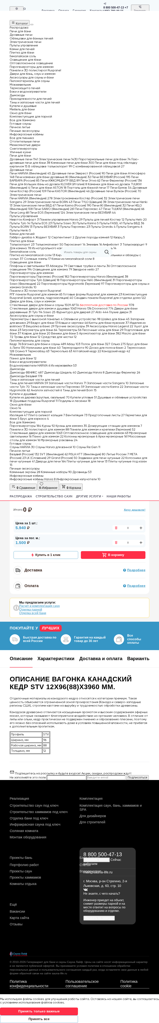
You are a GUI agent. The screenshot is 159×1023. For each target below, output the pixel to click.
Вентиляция (76, 415)
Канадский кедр (116, 351)
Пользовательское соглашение (82, 983)
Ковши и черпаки (73, 323)
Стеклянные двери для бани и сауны (40, 305)
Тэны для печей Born (80, 390)
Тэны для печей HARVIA (29, 383)
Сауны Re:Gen (88, 447)
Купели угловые (83, 397)
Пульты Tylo (20, 223)
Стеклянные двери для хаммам (36, 433)
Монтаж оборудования (28, 837)
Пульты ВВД (133, 223)
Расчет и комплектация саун (39, 606)
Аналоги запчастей (46, 390)
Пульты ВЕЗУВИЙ (46, 226)
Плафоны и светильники (29, 266)
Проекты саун (21, 871)
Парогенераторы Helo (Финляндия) (87, 280)
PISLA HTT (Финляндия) (87, 454)
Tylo (37, 312)
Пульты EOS (41, 223)
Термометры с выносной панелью (36, 319)
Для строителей (92, 822)
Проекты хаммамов (25, 877)
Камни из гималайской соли (73, 259)
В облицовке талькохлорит (50, 166)
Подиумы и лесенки (74, 401)
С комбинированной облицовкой (98, 166)
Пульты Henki (20, 230)
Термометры (69, 330)
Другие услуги (88, 496)
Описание (21, 658)
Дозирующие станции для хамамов (115, 426)
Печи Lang (19, 212)
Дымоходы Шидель (60, 372)
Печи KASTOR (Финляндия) (68, 191)
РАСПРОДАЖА (21, 496)
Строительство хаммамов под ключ (38, 812)
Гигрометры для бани (39, 330)
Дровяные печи (24, 159)
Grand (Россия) (64, 458)
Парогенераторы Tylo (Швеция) (34, 280)
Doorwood (102, 308)
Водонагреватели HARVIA (30, 365)
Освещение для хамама (52, 269)
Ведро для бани (44, 323)
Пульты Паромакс (75, 226)
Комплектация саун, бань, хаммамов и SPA (111, 808)
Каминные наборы (56, 472)
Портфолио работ (24, 865)
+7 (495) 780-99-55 (115, 9)
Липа (18, 348)
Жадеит (43, 237)
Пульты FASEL (110, 223)
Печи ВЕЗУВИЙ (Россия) (111, 177)
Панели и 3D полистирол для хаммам (39, 429)
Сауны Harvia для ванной (55, 447)
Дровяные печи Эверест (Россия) (78, 173)
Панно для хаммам (48, 436)
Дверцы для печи (50, 461)
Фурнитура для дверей (75, 312)
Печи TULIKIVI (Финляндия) (123, 209)
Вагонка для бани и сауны (44, 344)
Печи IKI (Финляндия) (109, 205)
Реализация (19, 798)
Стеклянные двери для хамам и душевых (43, 308)
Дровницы (82, 472)
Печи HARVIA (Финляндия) (30, 173)
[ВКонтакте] (85, 890)
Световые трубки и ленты (89, 266)
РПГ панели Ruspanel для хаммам (36, 294)
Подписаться (137, 777)
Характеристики (55, 658)
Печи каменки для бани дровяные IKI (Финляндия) (53, 177)
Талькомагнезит (49, 244)
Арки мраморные (113, 436)
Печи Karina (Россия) (74, 205)
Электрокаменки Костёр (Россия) (80, 198)
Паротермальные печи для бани (105, 159)
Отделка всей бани (32, 613)
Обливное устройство (81, 319)
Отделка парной (30, 609)
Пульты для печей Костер (103, 219)
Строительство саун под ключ (34, 805)
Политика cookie (128, 983)
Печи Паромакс (88, 209)
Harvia (84, 308)
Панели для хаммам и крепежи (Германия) (102, 429)
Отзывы (16, 924)
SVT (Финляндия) (54, 454)
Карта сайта (19, 918)
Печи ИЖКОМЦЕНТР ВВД (60, 180)
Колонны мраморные (80, 436)
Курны (48, 426)
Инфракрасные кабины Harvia (33, 479)
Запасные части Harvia (67, 383)
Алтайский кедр (87, 351)
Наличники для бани (43, 348)
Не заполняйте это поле (28, 777)
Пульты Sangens (129, 226)
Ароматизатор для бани (100, 333)
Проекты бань (21, 858)
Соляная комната (24, 831)
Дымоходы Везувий (26, 376)
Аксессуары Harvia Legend (111, 326)
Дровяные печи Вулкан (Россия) (115, 191)
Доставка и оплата (100, 658)
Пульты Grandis (103, 226)
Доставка (47, 10)
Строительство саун (54, 496)
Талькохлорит (22, 244)
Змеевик (94, 244)
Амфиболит (112, 244)
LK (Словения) (38, 458)
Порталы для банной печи (88, 187)
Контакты (96, 10)
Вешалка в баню (40, 326)
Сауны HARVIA (22, 447)
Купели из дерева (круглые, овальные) (40, 397)
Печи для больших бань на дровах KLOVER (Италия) (48, 184)
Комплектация (91, 798)
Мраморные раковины (59, 440)
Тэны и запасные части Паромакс (57, 387)
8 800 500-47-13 (113, 7)
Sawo (49, 312)
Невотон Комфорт (24, 219)
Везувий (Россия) (24, 454)
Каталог (21, 23)
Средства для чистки (59, 337)
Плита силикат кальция (46, 415)
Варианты (139, 658)
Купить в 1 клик (47, 555)
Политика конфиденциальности (29, 983)
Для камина (20, 248)
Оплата (63, 10)
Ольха (118, 344)
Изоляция (19, 415)
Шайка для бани (115, 319)
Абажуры (58, 266)
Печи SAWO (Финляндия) (54, 209)
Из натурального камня (51, 248)
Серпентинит (62, 237)
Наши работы (119, 496)
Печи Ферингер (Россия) (121, 180)
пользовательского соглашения (61, 969)
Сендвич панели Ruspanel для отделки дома (110, 298)
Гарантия (79, 10)
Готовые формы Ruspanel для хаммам (92, 294)
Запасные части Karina (104, 387)
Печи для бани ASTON (48, 187)
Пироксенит (75, 244)
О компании (30, 10)
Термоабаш (38, 351)
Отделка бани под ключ (29, 818)
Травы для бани (27, 337)
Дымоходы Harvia (91, 372)
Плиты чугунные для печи (87, 461)
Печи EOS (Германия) (47, 212)
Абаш (73, 344)
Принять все (39, 1019)
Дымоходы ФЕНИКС (26, 372)
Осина (21, 351)
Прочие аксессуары (72, 326)
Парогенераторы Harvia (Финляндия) (99, 276)
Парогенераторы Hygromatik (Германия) (72, 284)
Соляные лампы (37, 259)
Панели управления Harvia (61, 219)
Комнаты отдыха (23, 884)
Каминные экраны (25, 472)
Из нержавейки (64, 365)
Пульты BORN (21, 226)
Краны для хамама (71, 426)
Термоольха (61, 351)
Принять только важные (39, 1011)
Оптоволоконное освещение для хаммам (95, 433)
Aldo (101, 312)
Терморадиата (74, 348)
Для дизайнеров (93, 816)
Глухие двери (120, 312)
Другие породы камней (94, 237)
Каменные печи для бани (72, 163)
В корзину (116, 555)
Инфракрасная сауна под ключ (35, 824)
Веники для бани (64, 333)
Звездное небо (86, 269)
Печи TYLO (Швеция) (89, 202)
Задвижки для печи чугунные (101, 458)
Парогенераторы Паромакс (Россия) (39, 276)
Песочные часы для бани (102, 330)
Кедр (15, 344)
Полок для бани (95, 344)
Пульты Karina (88, 223)
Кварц (119, 237)
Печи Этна (90, 180)
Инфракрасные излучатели (78, 479)
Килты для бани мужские (109, 323)
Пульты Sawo (64, 223)
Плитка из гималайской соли (32, 255)
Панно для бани (23, 358)
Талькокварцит (135, 244)
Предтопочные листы (106, 415)
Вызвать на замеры (99, 918)
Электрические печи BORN (49, 202)
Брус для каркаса (34, 418)
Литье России (117, 454)
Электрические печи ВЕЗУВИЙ (91, 212)
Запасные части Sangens (108, 383)
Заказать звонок (140, 12)
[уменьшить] (115, 528)
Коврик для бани (36, 333)
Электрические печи (58, 159)
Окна (15, 408)
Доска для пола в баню (107, 348)
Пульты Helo (136, 219)
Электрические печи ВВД (34, 205)
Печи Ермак (121, 187)
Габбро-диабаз (22, 237)
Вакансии (17, 911)
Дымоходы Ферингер (122, 372)
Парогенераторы (25, 426)
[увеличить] (140, 528)
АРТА (103, 305)
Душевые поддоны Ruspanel (35, 401)
